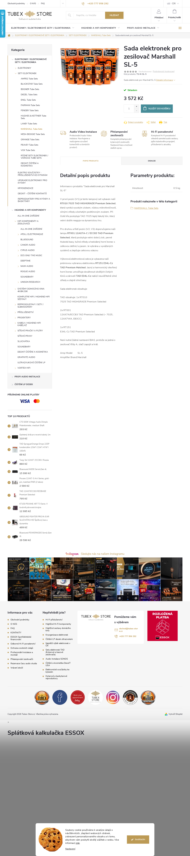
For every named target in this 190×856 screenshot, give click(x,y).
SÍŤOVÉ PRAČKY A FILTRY (30, 330)
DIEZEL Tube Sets (29, 94)
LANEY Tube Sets (29, 123)
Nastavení (70, 849)
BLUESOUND (26, 239)
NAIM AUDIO (26, 266)
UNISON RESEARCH (30, 282)
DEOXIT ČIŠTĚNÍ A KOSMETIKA (30, 164)
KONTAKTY (16, 632)
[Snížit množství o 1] (136, 111)
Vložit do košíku (159, 108)
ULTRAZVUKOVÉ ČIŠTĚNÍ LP (31, 362)
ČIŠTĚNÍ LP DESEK (24, 384)
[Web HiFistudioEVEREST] (130, 697)
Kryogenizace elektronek (57, 635)
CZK (174, 3)
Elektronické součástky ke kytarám (57, 670)
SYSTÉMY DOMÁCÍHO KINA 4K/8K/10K (31, 290)
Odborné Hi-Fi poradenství (23, 643)
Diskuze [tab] (152, 161)
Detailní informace (164, 80)
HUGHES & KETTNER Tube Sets (33, 117)
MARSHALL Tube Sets (31, 129)
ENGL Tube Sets (28, 100)
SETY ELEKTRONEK (27, 73)
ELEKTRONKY (24, 68)
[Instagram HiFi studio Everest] (113, 697)
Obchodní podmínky (16, 3)
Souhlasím (140, 839)
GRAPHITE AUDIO (26, 357)
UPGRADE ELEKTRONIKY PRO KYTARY (32, 181)
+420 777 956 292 (127, 636)
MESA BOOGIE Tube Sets (33, 134)
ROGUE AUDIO (27, 271)
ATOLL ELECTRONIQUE (31, 234)
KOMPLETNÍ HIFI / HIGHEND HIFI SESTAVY (34, 298)
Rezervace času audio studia (24, 663)
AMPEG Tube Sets (29, 78)
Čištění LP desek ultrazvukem (59, 639)
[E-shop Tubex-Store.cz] (95, 697)
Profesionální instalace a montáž (22, 653)
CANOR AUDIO (27, 244)
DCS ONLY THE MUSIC (31, 255)
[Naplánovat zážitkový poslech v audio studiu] (77, 697)
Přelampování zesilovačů (22, 659)
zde (78, 843)
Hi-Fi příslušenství (54, 620)
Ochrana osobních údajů (22, 648)
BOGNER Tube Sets (30, 89)
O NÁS (33, 3)
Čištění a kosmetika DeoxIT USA (58, 664)
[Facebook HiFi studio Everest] (59, 697)
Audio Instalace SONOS (57, 659)
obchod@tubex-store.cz (128, 630)
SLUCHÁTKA (24, 341)
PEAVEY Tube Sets (29, 144)
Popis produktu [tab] (91, 161)
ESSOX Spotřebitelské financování (21, 638)
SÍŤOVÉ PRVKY (25, 336)
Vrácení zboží (17, 667)
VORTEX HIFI (24, 367)
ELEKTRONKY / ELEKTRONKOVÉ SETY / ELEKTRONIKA (31, 61)
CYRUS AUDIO (27, 250)
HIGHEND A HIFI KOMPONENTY (30, 210)
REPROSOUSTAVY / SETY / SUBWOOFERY (30, 305)
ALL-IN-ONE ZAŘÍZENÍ (28, 215)
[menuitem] (43, 28)
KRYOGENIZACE (25, 188)
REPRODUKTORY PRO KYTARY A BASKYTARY (34, 200)
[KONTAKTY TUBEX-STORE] (42, 697)
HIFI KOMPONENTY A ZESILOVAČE (28, 222)
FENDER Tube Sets (30, 110)
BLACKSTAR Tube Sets (32, 83)
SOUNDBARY (26, 276)
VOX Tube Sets (28, 150)
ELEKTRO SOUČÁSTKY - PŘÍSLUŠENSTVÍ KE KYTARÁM (32, 174)
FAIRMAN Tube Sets (30, 105)
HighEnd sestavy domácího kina (58, 629)
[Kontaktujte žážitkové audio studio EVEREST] (148, 697)
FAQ (43, 3)
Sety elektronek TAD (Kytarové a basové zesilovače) (55, 652)
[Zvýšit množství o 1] (136, 107)
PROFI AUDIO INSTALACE (27, 376)
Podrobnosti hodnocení (163, 71)
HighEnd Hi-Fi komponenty (58, 624)
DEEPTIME (25, 260)
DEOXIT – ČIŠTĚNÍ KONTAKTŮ (32, 193)
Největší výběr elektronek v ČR (58, 644)
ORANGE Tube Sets (30, 139)
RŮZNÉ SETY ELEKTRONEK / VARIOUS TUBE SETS (34, 157)
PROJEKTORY (24, 317)
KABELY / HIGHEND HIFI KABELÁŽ (29, 324)
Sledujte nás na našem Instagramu (102, 554)
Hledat (114, 15)
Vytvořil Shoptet (175, 714)
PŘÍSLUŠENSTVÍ (26, 312)
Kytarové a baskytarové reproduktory (56, 677)
